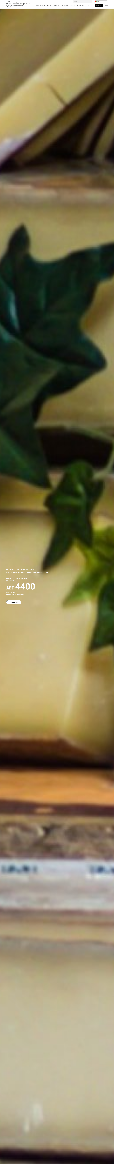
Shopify (73, 5)
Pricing (49, 5)
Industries (56, 5)
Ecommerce (65, 5)
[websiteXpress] (18, 4)
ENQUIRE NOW (14, 602)
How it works (41, 5)
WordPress (81, 5)
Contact (99, 5)
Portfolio (89, 5)
